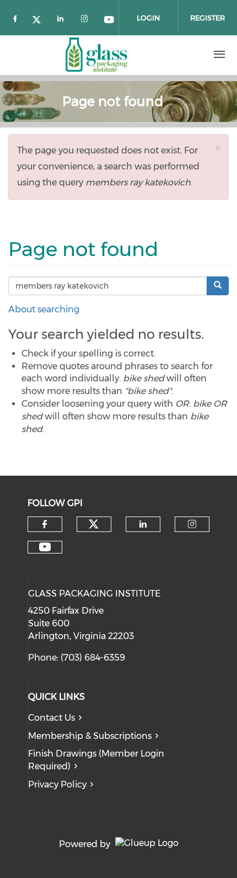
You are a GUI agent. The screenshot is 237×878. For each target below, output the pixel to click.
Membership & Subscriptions (90, 736)
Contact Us (51, 717)
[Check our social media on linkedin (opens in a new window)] (63, 18)
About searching (43, 309)
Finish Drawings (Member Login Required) (96, 759)
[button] (217, 147)
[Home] (96, 54)
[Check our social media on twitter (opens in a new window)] (40, 18)
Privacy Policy (57, 784)
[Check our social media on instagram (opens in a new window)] (86, 18)
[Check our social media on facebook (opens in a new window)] (17, 18)
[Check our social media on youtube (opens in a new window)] (109, 18)
